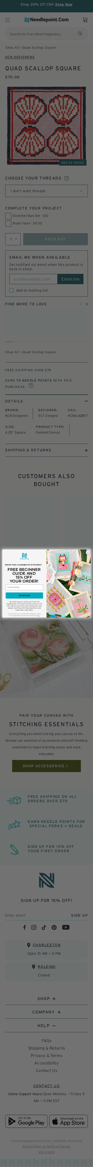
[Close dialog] (88, 552)
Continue (24, 595)
